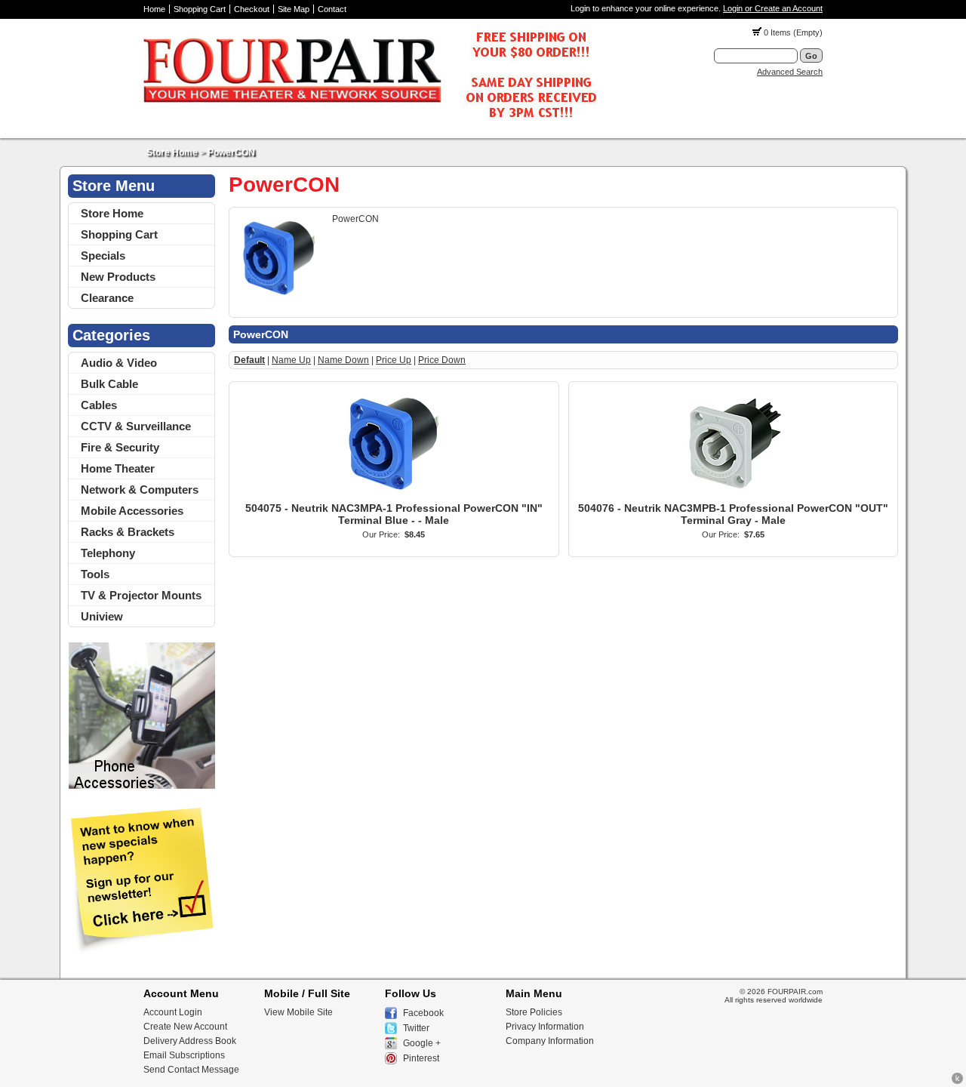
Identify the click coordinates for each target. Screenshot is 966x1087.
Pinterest (421, 1058)
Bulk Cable (109, 383)
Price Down (442, 360)
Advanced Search (790, 71)
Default (249, 360)
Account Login (172, 1012)
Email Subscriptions (184, 1055)
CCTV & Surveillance (136, 426)
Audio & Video (119, 362)
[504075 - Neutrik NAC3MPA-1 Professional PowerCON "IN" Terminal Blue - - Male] (394, 496)
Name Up (291, 360)
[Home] (369, 121)
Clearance (107, 297)
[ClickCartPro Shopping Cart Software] (957, 1081)
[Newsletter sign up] (141, 951)
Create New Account (185, 1026)
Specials (103, 255)
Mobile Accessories (132, 510)
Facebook (423, 1013)
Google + (422, 1043)
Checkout (251, 9)
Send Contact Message (191, 1069)
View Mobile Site (298, 1012)
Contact (332, 9)
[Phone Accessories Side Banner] (141, 786)
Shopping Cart (200, 9)
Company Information (550, 1041)
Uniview (102, 616)
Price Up (393, 360)
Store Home (172, 152)
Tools (95, 574)
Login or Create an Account (773, 8)
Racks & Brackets (127, 531)
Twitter (416, 1028)
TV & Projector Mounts (141, 595)
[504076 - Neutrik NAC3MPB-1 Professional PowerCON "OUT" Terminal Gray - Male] (732, 496)
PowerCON (231, 152)
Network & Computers (139, 489)
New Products (118, 276)
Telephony (108, 553)
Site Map (293, 9)
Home (154, 9)
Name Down (343, 360)
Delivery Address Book (189, 1041)
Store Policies (534, 1012)
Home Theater (118, 468)
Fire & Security (120, 447)
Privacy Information (545, 1026)
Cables (99, 405)
